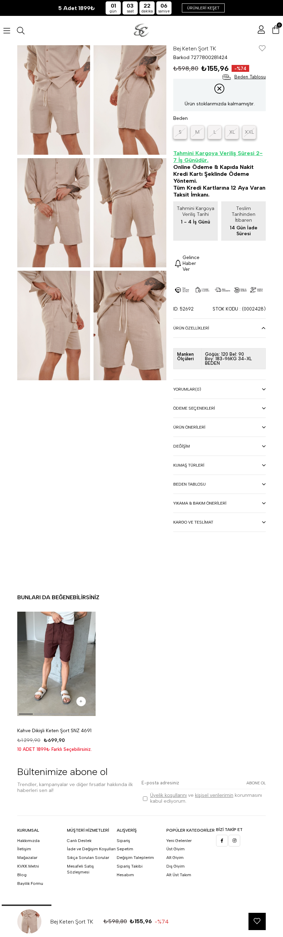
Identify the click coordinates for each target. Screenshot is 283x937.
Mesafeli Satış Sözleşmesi (80, 869)
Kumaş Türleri (188, 465)
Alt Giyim (175, 857)
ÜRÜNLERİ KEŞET (203, 8)
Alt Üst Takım (178, 874)
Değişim (181, 446)
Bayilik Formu (30, 883)
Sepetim (125, 849)
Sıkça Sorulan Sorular (88, 857)
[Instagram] (234, 841)
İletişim (24, 849)
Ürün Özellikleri (191, 328)
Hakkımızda (28, 840)
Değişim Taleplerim (135, 857)
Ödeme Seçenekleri (194, 408)
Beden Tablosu (189, 484)
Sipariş (123, 840)
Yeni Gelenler (179, 840)
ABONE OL (256, 783)
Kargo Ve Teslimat (193, 522)
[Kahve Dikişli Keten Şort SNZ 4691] (56, 664)
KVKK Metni (28, 866)
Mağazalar (27, 857)
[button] (26, 714)
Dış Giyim (175, 866)
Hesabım (125, 874)
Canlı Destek (79, 840)
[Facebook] (222, 841)
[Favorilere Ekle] (262, 48)
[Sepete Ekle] (81, 701)
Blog (22, 874)
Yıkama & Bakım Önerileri (199, 503)
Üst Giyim (175, 849)
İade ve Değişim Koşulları (91, 849)
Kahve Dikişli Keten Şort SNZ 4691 (54, 731)
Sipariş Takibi (130, 866)
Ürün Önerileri (189, 427)
